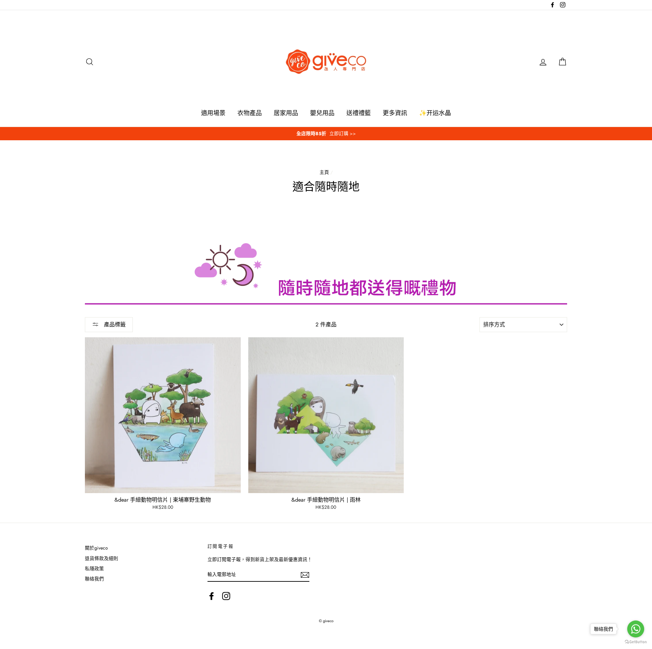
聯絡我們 (94, 578)
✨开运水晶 (435, 113)
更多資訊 (395, 113)
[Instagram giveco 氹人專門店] (226, 596)
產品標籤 (114, 324)
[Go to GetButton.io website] (636, 642)
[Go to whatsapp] (635, 628)
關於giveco (96, 547)
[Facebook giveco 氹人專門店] (211, 596)
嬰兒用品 (322, 113)
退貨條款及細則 (101, 558)
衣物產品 (249, 113)
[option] (326, 133)
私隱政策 (94, 568)
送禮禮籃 (358, 113)
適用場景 (213, 113)
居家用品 (286, 113)
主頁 (324, 172)
